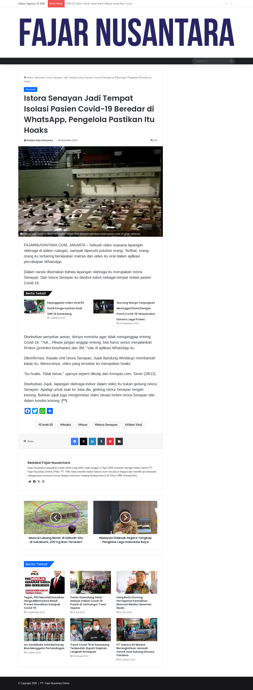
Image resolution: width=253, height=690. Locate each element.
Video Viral (134, 424)
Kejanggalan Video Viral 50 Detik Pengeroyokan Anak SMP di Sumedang (65, 308)
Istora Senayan (107, 424)
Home (29, 77)
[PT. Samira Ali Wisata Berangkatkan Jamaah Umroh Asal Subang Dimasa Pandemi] (136, 629)
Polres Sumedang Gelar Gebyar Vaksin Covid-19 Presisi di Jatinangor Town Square (88, 602)
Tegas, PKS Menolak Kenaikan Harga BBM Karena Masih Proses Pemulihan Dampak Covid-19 (44, 602)
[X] (38, 481)
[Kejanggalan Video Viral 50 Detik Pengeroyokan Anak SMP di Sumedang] (34, 306)
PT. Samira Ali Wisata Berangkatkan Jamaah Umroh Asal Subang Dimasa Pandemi (135, 650)
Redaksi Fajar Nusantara (40, 140)
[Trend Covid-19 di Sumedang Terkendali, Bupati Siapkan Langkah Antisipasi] (90, 629)
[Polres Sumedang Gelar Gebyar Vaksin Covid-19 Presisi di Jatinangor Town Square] (90, 582)
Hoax (83, 424)
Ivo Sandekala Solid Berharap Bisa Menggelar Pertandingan (44, 646)
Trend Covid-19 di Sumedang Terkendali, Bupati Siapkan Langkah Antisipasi (89, 648)
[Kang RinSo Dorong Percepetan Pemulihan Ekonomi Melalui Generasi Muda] (136, 582)
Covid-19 (46, 424)
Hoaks (66, 424)
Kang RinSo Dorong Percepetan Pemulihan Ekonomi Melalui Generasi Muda (133, 602)
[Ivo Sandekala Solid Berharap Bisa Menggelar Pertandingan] (44, 629)
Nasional (39, 77)
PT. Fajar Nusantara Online (54, 683)
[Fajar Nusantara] (126, 32)
